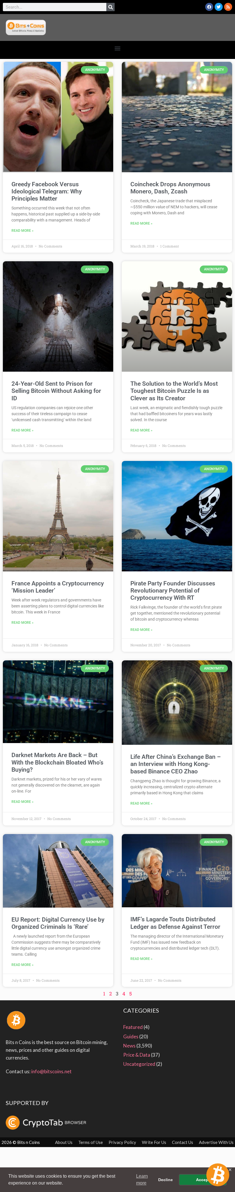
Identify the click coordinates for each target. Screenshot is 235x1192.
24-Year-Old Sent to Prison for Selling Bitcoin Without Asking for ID (56, 390)
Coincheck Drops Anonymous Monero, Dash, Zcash (170, 188)
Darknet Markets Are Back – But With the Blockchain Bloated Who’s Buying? (57, 762)
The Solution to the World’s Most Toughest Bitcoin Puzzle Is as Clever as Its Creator (174, 390)
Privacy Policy (122, 1142)
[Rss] (228, 7)
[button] (117, 48)
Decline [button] (165, 1179)
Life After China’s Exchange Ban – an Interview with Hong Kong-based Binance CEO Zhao (175, 764)
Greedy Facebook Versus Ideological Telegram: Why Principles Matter (46, 191)
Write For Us (154, 1142)
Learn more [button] (142, 1179)
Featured (133, 1027)
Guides (130, 1036)
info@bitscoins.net (51, 1071)
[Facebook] (209, 7)
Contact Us (182, 1142)
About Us (64, 1142)
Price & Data (136, 1055)
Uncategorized (139, 1064)
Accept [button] (203, 1179)
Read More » (22, 231)
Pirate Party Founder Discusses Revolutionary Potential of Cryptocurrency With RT (172, 590)
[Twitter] (219, 7)
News (129, 1046)
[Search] (110, 7)
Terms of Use (90, 1142)
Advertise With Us (216, 1142)
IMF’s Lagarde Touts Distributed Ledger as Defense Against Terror (175, 923)
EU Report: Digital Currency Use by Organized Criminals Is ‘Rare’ (57, 923)
